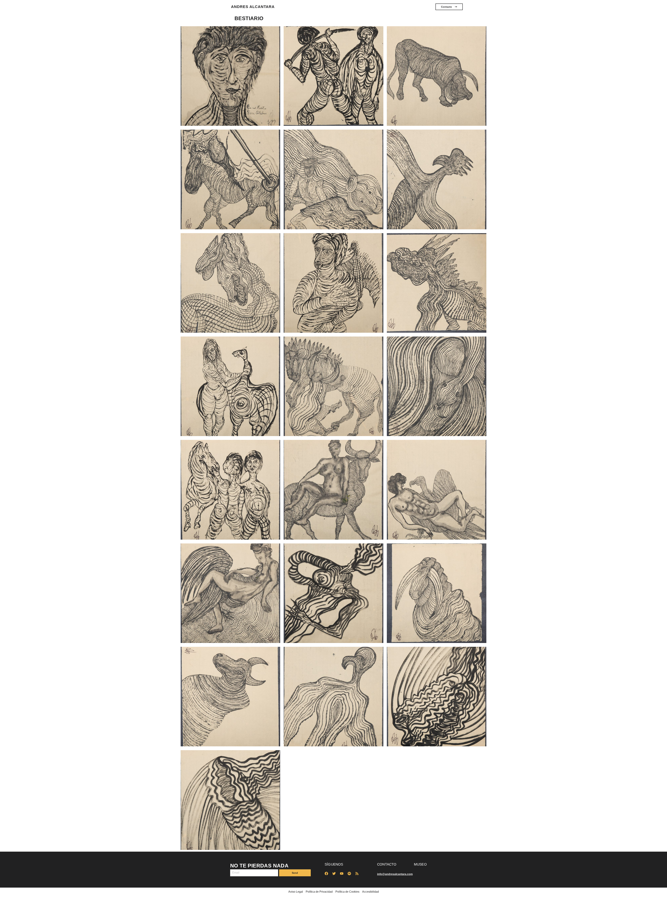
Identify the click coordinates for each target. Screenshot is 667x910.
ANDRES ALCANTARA (253, 7)
